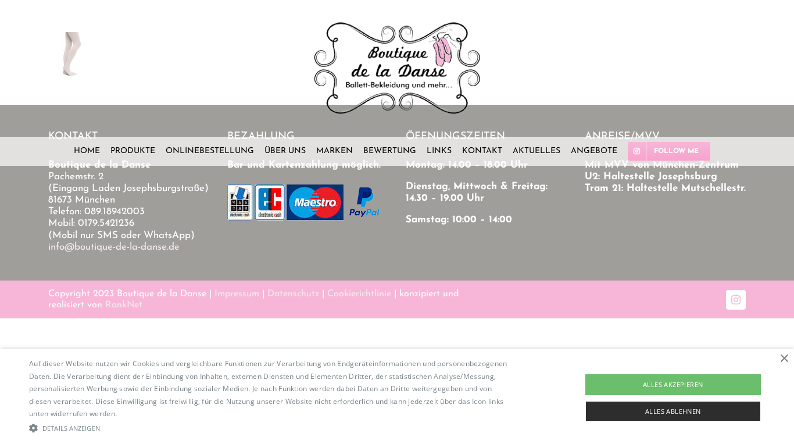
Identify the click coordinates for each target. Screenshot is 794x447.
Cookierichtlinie (359, 294)
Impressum (236, 294)
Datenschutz (293, 294)
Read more (137, 413)
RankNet (123, 305)
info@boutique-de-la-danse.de (114, 247)
